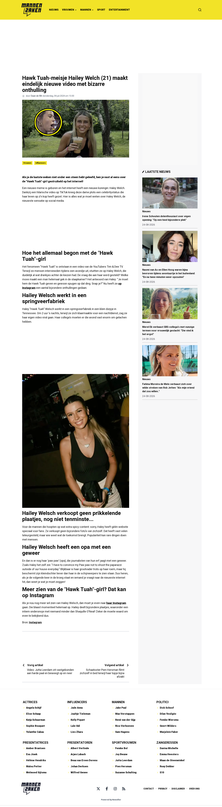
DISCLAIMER (178, 788)
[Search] (200, 10)
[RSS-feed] (123, 789)
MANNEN (85, 9)
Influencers (40, 163)
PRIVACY (162, 788)
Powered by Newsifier (111, 800)
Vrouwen (27, 163)
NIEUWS (53, 9)
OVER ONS (194, 788)
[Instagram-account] (115, 789)
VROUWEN (68, 9)
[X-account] (98, 789)
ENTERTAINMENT (119, 9)
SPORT (101, 9)
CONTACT (148, 788)
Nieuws (146, 211)
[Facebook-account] (107, 789)
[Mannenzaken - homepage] (31, 9)
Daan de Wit (36, 96)
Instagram (35, 622)
